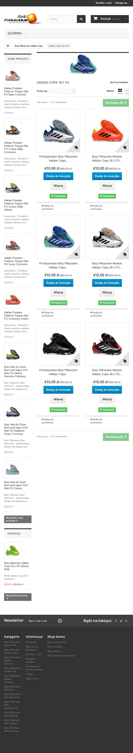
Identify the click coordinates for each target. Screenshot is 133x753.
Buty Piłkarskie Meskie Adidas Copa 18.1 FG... (107, 158)
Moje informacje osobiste (61, 655)
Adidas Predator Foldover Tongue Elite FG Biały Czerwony (16, 91)
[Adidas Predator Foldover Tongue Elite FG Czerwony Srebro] (12, 300)
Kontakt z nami (104, 3)
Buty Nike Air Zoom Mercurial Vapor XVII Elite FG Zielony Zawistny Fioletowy (16, 371)
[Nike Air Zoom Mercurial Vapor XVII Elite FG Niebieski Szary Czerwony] (12, 412)
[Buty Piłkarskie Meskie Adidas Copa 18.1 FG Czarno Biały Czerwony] (107, 344)
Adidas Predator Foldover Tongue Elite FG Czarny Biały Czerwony (16, 147)
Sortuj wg (42, 91)
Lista (127, 93)
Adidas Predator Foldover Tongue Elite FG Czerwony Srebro (16, 315)
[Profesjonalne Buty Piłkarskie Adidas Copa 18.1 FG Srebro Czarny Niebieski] (58, 131)
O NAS (29, 674)
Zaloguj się (121, 3)
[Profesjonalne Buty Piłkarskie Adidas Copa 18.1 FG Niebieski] (58, 237)
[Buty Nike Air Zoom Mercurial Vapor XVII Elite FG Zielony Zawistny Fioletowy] (12, 354)
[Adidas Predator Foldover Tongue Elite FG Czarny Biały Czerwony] (12, 130)
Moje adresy (53, 651)
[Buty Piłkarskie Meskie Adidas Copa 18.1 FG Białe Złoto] (107, 237)
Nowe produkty (18, 58)
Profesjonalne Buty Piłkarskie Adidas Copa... (58, 158)
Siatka (120, 93)
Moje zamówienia (56, 642)
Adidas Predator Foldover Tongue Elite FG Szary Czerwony (16, 261)
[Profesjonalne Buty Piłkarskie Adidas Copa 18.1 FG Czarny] (58, 344)
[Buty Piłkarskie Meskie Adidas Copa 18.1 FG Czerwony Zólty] (107, 131)
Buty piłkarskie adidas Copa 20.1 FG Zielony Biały (16, 566)
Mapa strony (32, 678)
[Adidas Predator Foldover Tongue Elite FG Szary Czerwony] (12, 245)
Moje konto (56, 636)
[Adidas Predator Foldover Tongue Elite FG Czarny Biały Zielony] (12, 188)
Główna (15, 33)
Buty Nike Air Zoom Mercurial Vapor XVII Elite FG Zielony (16, 485)
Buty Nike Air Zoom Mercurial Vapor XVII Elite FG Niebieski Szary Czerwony (16, 429)
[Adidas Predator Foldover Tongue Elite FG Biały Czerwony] (12, 75)
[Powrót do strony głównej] (8, 46)
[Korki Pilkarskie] (23, 18)
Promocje (14, 533)
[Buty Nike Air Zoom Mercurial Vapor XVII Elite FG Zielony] (12, 469)
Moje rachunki (55, 646)
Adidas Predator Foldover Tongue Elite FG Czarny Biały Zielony (16, 205)
